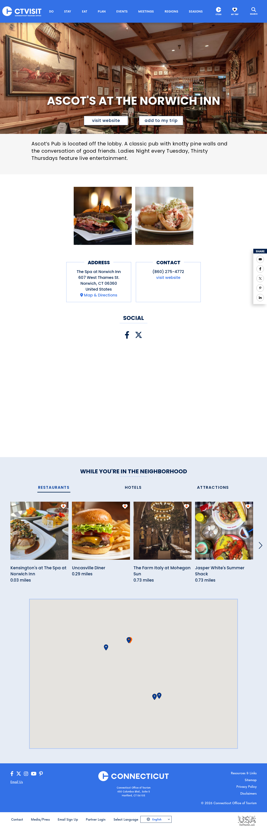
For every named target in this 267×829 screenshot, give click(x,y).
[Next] (260, 545)
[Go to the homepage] (21, 11)
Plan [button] (102, 11)
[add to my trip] (63, 506)
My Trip (234, 14)
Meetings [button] (146, 11)
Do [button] (51, 11)
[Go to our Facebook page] (11, 774)
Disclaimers (248, 793)
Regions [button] (171, 11)
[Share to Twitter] (260, 278)
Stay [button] (67, 11)
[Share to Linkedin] (260, 297)
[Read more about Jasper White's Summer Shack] (224, 533)
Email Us (16, 781)
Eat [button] (84, 11)
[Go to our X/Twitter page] (18, 774)
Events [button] (122, 11)
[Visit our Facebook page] (127, 335)
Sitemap (251, 779)
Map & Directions (100, 295)
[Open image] (103, 216)
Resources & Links (244, 773)
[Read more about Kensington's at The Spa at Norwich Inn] (39, 533)
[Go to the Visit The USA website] (247, 820)
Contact (17, 819)
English (156, 819)
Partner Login (96, 819)
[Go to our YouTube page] (33, 774)
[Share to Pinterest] (260, 288)
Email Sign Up (68, 819)
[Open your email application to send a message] (260, 259)
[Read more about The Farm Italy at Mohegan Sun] (163, 533)
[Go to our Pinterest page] (41, 774)
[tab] (53, 487)
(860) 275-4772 (168, 271)
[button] (128, 640)
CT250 (218, 14)
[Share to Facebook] (260, 269)
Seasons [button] (196, 11)
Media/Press (40, 819)
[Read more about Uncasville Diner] (101, 533)
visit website (106, 120)
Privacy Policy (246, 786)
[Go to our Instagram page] (26, 774)
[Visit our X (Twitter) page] (138, 335)
